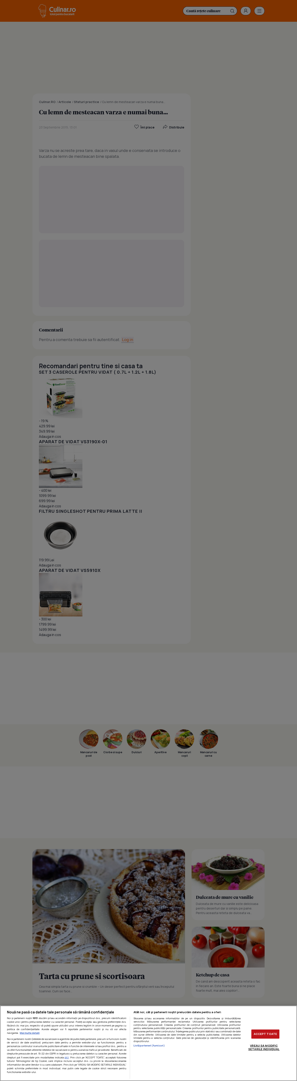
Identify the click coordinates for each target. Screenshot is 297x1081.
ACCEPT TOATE (265, 1034)
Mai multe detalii (30, 1032)
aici (67, 1057)
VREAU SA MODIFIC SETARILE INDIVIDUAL (263, 1047)
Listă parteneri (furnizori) (149, 1045)
